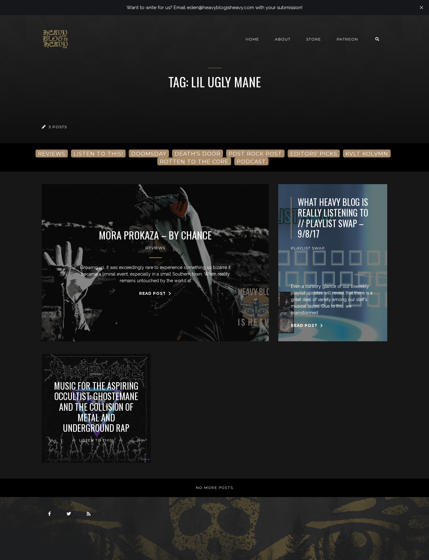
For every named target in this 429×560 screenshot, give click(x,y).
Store (313, 39)
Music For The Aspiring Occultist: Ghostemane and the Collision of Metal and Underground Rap (96, 407)
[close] (421, 8)
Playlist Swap (308, 248)
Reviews (155, 247)
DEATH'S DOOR (197, 153)
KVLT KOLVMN (366, 153)
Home (252, 39)
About (283, 39)
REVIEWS (51, 153)
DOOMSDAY (148, 153)
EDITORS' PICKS (313, 153)
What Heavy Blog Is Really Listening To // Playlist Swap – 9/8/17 (333, 218)
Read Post (153, 293)
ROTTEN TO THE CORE (194, 161)
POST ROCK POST (255, 153)
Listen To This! (96, 440)
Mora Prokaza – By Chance (155, 235)
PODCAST (251, 161)
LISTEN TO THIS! (98, 153)
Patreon (347, 39)
